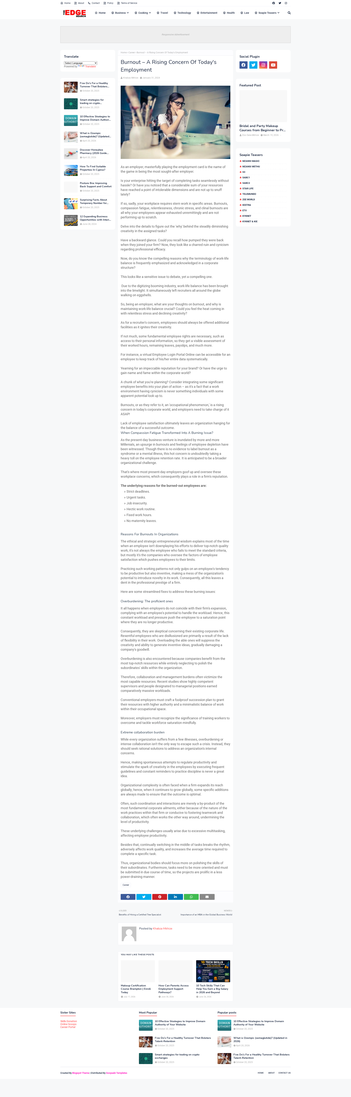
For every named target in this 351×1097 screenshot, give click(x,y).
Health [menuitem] (231, 12)
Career (132, 52)
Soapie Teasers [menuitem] (267, 12)
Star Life (247, 188)
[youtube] (273, 65)
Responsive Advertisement (175, 34)
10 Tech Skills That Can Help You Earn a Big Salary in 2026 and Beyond (212, 989)
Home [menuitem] (102, 12)
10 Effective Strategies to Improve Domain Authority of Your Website (95, 118)
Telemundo (249, 194)
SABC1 (246, 177)
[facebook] (273, 3)
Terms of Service (129, 3)
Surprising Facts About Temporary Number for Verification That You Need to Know (93, 201)
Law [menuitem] (246, 12)
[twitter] (280, 3)
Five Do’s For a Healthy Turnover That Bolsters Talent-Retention (94, 85)
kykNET (246, 216)
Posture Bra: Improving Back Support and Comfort (96, 185)
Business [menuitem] (120, 12)
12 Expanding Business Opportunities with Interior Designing (96, 218)
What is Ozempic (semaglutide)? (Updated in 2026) (94, 135)
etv (244, 210)
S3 (243, 172)
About (81, 3)
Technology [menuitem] (184, 12)
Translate (90, 66)
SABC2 (246, 183)
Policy (110, 3)
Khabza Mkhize (130, 78)
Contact (96, 3)
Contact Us (284, 1073)
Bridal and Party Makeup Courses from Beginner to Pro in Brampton (262, 128)
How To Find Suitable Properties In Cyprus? (93, 168)
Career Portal (67, 1027)
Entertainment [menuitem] (209, 12)
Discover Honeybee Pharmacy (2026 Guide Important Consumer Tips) (95, 151)
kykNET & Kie (249, 221)
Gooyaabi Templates (116, 1073)
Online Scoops (68, 1024)
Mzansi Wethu (251, 166)
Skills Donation (68, 1021)
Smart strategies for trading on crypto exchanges (92, 101)
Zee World (248, 199)
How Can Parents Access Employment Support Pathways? (173, 989)
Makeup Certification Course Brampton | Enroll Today (136, 989)
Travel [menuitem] (164, 12)
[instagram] (286, 3)
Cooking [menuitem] (143, 12)
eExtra (246, 205)
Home (67, 3)
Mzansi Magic (251, 161)
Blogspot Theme (80, 1073)
